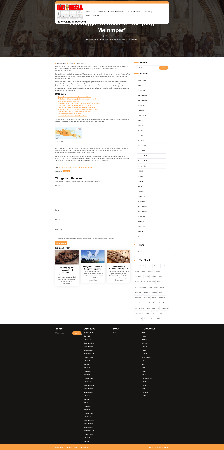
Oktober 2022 (142, 166)
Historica (107, 39)
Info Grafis (145, 343)
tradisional (139, 319)
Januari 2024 (141, 90)
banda (142, 266)
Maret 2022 (141, 191)
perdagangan (139, 313)
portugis (148, 313)
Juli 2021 (140, 231)
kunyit (155, 292)
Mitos (143, 364)
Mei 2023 (140, 130)
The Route (145, 392)
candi (143, 271)
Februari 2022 (142, 196)
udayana (90, 167)
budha (137, 271)
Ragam (144, 381)
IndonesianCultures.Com (71, 21)
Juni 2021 (140, 236)
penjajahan (165, 308)
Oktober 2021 (142, 216)
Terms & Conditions (92, 16)
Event (144, 332)
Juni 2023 (140, 125)
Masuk (140, 252)
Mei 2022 (140, 181)
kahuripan (75, 167)
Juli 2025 (140, 85)
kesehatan (139, 292)
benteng (157, 266)
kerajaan (81, 167)
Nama (57, 210)
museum (162, 297)
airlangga (64, 167)
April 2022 (140, 186)
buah (163, 266)
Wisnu (71, 63)
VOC (158, 319)
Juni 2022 (140, 176)
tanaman (161, 313)
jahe (150, 287)
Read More (66, 257)
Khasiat (144, 346)
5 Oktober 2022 (62, 63)
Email (57, 219)
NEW (143, 367)
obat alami (153, 303)
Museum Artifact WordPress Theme (66, 447)
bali (137, 266)
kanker (162, 287)
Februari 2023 (142, 146)
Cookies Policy (90, 12)
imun (159, 281)
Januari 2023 (141, 151)
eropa (137, 281)
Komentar (58, 185)
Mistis (144, 360)
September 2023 (142, 110)
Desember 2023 (142, 95)
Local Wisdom (146, 357)
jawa (69, 167)
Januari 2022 (141, 201)
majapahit (138, 297)
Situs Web (58, 229)
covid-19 (154, 276)
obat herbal (162, 303)
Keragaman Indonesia (134, 12)
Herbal (144, 336)
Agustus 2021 (142, 226)
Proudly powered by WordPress (159, 447)
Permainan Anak (147, 378)
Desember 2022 (142, 156)
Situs (143, 388)
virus (146, 319)
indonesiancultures (141, 287)
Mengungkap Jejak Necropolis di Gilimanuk (67, 270)
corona (158, 271)
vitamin (152, 319)
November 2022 (142, 161)
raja (86, 167)
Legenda (144, 353)
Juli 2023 (140, 120)
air (60, 167)
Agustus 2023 (142, 115)
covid (147, 276)
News (144, 371)
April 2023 (140, 136)
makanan (147, 297)
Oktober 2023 (142, 105)
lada (161, 292)
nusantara (138, 303)
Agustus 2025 (142, 80)
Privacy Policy (147, 12)
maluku (155, 297)
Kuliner (144, 350)
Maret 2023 (141, 141)
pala (148, 308)
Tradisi (144, 395)
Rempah (144, 385)
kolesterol (147, 292)
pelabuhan (156, 308)
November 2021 (142, 211)
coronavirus (139, 276)
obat (145, 303)
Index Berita (102, 12)
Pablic (144, 374)
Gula (143, 281)
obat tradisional (140, 308)
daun (160, 276)
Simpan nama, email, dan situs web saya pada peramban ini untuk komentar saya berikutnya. (86, 238)
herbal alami (151, 281)
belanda (149, 266)
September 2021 (142, 221)
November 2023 (142, 100)
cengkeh (150, 271)
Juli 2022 (140, 171)
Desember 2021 (142, 206)
